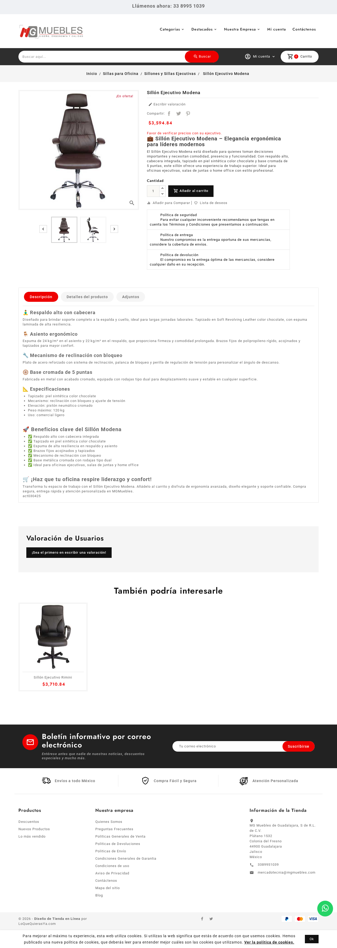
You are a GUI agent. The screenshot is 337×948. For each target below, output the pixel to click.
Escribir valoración (167, 104)
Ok (312, 939)
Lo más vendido (32, 836)
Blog (99, 895)
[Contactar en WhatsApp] (325, 908)
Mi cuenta (276, 29)
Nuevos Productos (34, 829)
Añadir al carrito (191, 190)
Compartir (169, 113)
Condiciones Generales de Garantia (125, 858)
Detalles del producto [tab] (87, 297)
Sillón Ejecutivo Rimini (53, 677)
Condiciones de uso (112, 866)
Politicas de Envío (110, 851)
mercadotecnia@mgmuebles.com (286, 872)
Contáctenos (304, 29)
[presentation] (43, 229)
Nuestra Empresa (240, 29)
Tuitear (178, 113)
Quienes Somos (108, 822)
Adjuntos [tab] (130, 297)
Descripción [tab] (41, 297)
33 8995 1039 (189, 6)
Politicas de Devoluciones (117, 844)
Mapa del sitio (107, 888)
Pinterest (188, 113)
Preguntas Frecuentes (114, 829)
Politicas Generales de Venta (120, 836)
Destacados (202, 29)
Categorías (170, 29)
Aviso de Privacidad (112, 873)
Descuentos (28, 822)
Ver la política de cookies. (269, 942)
